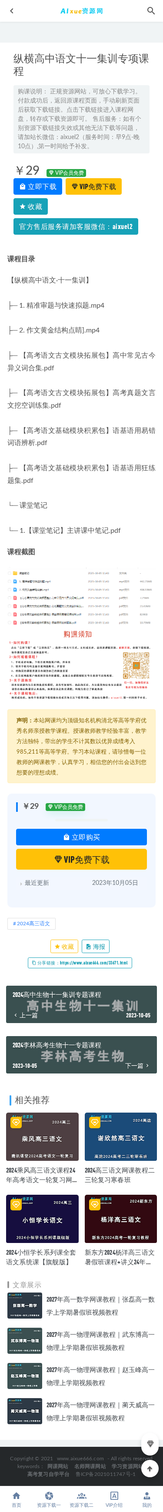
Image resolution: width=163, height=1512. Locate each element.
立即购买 (85, 837)
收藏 (35, 206)
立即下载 (42, 186)
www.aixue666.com (80, 1458)
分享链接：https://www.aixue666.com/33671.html (82, 962)
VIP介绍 (114, 1505)
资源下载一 (49, 1505)
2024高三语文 (33, 923)
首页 (16, 1505)
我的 (147, 1505)
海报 (99, 946)
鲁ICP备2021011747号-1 (106, 1474)
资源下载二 (81, 1505)
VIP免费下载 (97, 186)
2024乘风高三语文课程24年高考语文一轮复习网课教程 (40, 1179)
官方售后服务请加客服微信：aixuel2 (76, 226)
